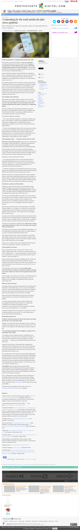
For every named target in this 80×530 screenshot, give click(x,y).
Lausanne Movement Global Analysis (12, 388)
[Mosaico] (73, 1)
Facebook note (16, 447)
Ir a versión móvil (43, 1)
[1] (22, 70)
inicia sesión (16, 1)
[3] (16, 94)
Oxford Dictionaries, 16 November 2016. (15, 405)
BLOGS (3, 14)
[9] (18, 256)
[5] (19, 143)
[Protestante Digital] (40, 5)
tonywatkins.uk (18, 382)
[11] (19, 308)
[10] (8, 306)
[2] (11, 80)
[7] (30, 172)
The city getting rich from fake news (21, 423)
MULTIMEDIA (6, 471)
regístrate (21, 1)
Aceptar (55, 528)
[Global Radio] (67, 1)
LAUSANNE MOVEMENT (8, 30)
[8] (6, 191)
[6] (22, 166)
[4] (27, 136)
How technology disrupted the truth (20, 418)
